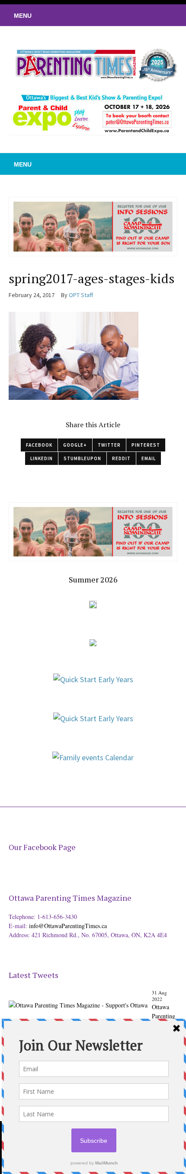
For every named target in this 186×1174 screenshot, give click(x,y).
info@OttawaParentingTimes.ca (68, 926)
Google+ (75, 445)
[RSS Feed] (127, 15)
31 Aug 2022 (159, 995)
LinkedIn (41, 458)
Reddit (121, 458)
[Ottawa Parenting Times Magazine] (93, 64)
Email (148, 458)
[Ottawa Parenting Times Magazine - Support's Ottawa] (78, 998)
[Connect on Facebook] (153, 15)
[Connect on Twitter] (140, 15)
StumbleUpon (82, 458)
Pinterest (145, 445)
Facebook (39, 445)
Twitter (109, 445)
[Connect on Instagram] (166, 15)
